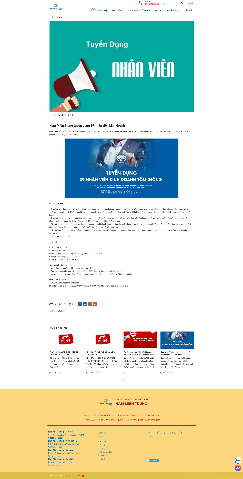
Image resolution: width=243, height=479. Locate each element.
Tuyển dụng (173, 10)
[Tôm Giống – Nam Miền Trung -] (55, 6)
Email (95, 304)
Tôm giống (117, 10)
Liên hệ (188, 10)
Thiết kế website (55, 475)
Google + (90, 304)
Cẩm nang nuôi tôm (137, 10)
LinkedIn (85, 304)
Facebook (80, 304)
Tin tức (158, 10)
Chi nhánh (103, 455)
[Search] (182, 3)
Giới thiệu (103, 10)
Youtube (83, 475)
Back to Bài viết (58, 17)
